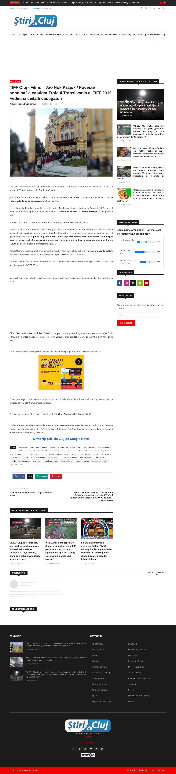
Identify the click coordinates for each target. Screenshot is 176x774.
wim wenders (106, 454)
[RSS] (163, 8)
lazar (105, 461)
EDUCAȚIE (22, 34)
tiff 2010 (29, 454)
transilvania (22, 447)
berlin (44, 447)
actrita (86, 461)
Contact (35, 8)
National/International (103, 34)
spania (52, 447)
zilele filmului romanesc (87, 451)
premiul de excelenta (54, 454)
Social (32, 34)
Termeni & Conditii (158, 770)
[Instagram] (146, 8)
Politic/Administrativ (49, 34)
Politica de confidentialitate (138, 770)
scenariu (14, 451)
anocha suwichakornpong (20, 461)
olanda (78, 461)
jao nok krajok (101, 457)
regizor (72, 451)
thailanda (36, 461)
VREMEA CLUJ (139, 34)
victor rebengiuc (71, 454)
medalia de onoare (38, 457)
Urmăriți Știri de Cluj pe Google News (61, 439)
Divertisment (155, 34)
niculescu (96, 461)
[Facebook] (142, 8)
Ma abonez (126, 323)
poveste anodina (86, 457)
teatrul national (104, 447)
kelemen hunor (67, 461)
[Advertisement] (61, 304)
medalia (14, 464)
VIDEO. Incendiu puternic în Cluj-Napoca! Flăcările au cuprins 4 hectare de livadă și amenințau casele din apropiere (55, 644)
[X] (150, 8)
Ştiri (12, 34)
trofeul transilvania (51, 461)
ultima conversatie (70, 457)
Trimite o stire (46, 8)
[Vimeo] (155, 8)
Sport (85, 34)
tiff (21, 451)
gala (37, 447)
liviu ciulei (39, 454)
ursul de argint (89, 447)
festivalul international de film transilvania (42, 451)
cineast (63, 451)
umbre (20, 454)
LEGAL (78, 34)
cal (21, 464)
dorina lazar (85, 454)
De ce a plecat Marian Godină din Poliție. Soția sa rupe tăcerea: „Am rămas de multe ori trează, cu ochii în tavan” (148, 152)
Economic (68, 34)
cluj (31, 447)
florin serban (15, 457)
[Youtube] (159, 8)
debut (26, 457)
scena (95, 454)
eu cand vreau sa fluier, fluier (69, 447)
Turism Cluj (125, 34)
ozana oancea (54, 457)
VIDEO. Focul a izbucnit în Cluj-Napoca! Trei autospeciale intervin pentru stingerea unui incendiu (55, 659)
